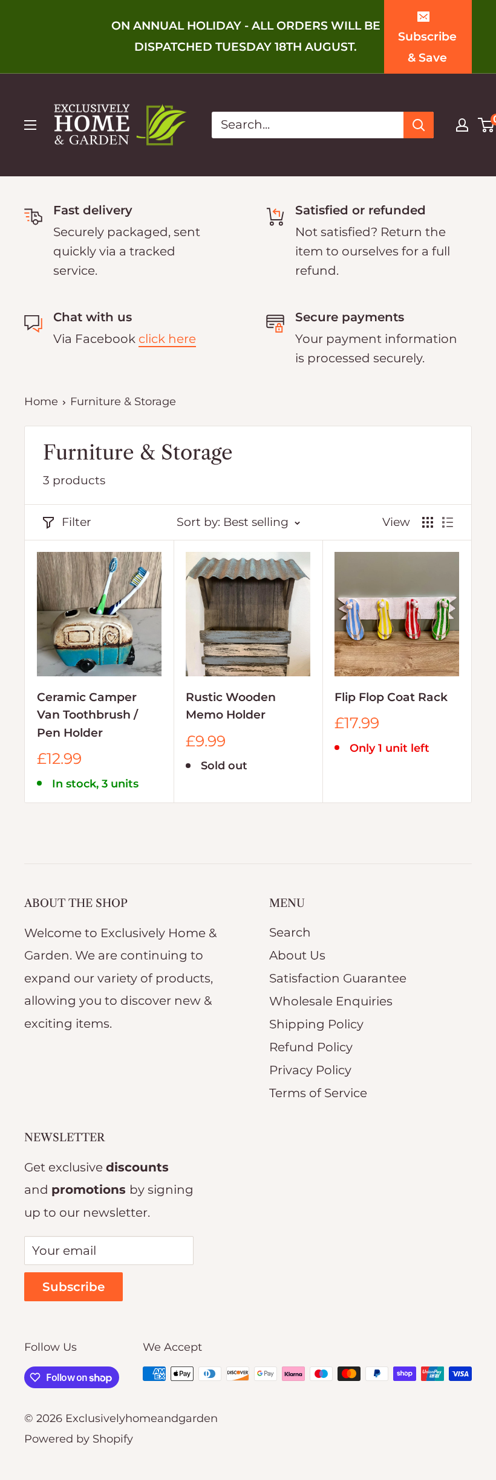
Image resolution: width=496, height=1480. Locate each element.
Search (290, 932)
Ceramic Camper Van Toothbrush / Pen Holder (87, 715)
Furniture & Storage (123, 401)
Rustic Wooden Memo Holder (231, 706)
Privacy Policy (310, 1070)
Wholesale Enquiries (331, 1001)
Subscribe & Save (427, 47)
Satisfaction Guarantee (337, 978)
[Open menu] (30, 125)
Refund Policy (311, 1047)
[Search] (418, 125)
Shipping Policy (316, 1024)
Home (41, 401)
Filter (76, 522)
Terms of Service (318, 1093)
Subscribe (73, 1287)
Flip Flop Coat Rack (391, 697)
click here (167, 339)
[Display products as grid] (427, 522)
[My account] (462, 125)
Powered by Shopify (78, 1439)
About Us (297, 955)
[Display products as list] (447, 522)
